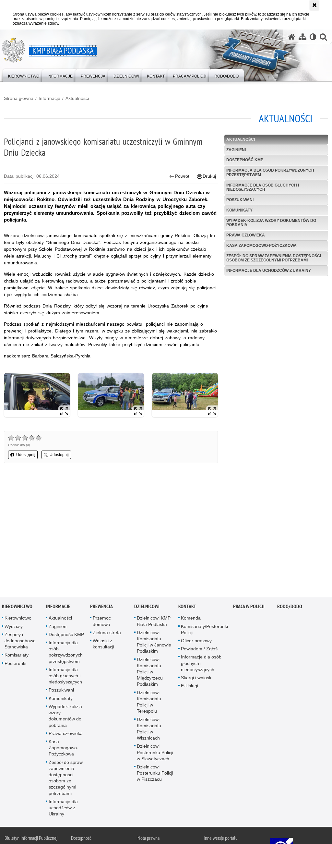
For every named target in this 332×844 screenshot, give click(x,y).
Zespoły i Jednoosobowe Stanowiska (20, 642)
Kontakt (187, 607)
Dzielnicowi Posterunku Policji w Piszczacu (155, 774)
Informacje (49, 98)
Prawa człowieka (245, 235)
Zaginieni (236, 150)
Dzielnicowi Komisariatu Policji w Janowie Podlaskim (154, 643)
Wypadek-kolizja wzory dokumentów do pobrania (271, 222)
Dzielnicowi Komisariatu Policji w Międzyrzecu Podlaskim (150, 673)
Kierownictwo (17, 607)
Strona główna (18, 98)
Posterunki (15, 664)
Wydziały (14, 627)
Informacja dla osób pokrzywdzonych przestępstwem (270, 172)
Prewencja (101, 607)
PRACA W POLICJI (249, 607)
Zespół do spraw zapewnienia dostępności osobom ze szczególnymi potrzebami (273, 258)
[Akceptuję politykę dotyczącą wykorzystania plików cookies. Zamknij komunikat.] (314, 5)
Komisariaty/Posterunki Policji (204, 630)
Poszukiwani (240, 200)
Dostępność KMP (244, 160)
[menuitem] (23, 75)
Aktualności (77, 98)
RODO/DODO (289, 607)
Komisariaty (17, 656)
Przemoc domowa (102, 622)
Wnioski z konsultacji (103, 645)
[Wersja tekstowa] (313, 37)
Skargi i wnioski (196, 678)
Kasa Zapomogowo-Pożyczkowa (261, 245)
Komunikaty (239, 210)
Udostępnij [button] (25, 454)
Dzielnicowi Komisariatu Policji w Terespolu (149, 703)
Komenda (191, 619)
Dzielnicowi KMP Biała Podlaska (154, 622)
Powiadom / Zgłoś (199, 650)
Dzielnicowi (147, 607)
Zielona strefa (107, 633)
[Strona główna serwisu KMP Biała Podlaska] (291, 37)
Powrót (182, 176)
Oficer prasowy (196, 642)
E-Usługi (189, 687)
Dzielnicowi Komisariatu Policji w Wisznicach (149, 730)
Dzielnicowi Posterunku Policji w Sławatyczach (155, 753)
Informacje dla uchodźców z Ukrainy (268, 270)
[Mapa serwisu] (302, 37)
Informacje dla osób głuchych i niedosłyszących (262, 187)
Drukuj (209, 176)
